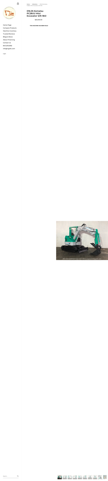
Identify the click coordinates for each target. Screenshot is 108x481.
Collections (34, 4)
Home (28, 4)
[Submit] (18, 476)
